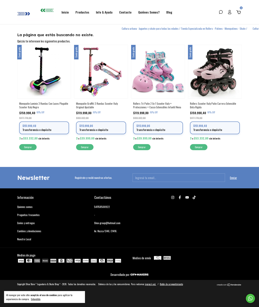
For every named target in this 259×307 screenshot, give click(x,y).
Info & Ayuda (104, 12)
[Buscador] (220, 12)
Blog (169, 12)
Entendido (35, 299)
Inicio (65, 12)
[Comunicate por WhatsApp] (250, 298)
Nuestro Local (24, 239)
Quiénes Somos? (149, 12)
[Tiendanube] (229, 285)
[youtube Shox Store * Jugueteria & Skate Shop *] (187, 197)
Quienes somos (25, 207)
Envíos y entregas (26, 223)
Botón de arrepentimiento (171, 284)
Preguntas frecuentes (28, 215)
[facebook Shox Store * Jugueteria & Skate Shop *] (180, 197)
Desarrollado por (120, 274)
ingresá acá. (150, 284)
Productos (82, 12)
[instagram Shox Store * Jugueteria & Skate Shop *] (172, 197)
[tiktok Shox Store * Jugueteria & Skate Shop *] (194, 197)
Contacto (125, 12)
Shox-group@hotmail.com (107, 223)
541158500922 (102, 207)
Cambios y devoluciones (29, 231)
